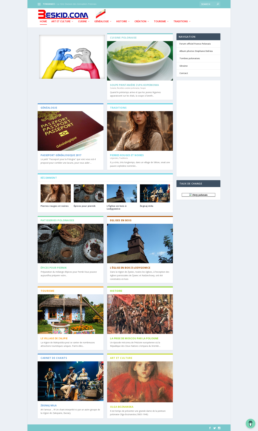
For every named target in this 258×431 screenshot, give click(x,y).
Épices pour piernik (85, 206)
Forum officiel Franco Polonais (195, 43)
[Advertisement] (198, 128)
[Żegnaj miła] (155, 193)
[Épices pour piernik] (89, 193)
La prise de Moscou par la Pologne (134, 338)
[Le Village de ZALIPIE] (70, 314)
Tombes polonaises (189, 58)
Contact (183, 73)
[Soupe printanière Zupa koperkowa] (140, 61)
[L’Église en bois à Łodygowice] (122, 193)
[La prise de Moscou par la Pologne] (140, 314)
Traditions (180, 21)
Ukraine (183, 65)
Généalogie (101, 21)
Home (43, 21)
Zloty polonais (200, 194)
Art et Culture (60, 21)
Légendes (114, 158)
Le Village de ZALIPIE (54, 338)
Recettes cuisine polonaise (128, 88)
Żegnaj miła (146, 206)
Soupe (143, 88)
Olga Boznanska (121, 406)
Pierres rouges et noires (127, 155)
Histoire (121, 21)
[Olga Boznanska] (140, 381)
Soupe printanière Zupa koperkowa (134, 85)
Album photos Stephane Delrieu (196, 51)
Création (140, 21)
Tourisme (160, 21)
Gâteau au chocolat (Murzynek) (72, 4)
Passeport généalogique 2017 (61, 155)
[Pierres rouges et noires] (140, 131)
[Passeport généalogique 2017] (70, 131)
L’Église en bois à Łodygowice (116, 207)
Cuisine (82, 21)
